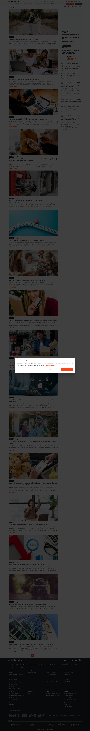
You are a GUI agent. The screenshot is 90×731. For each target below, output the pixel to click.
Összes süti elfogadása (67, 369)
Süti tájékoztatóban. (50, 365)
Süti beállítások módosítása (52, 369)
